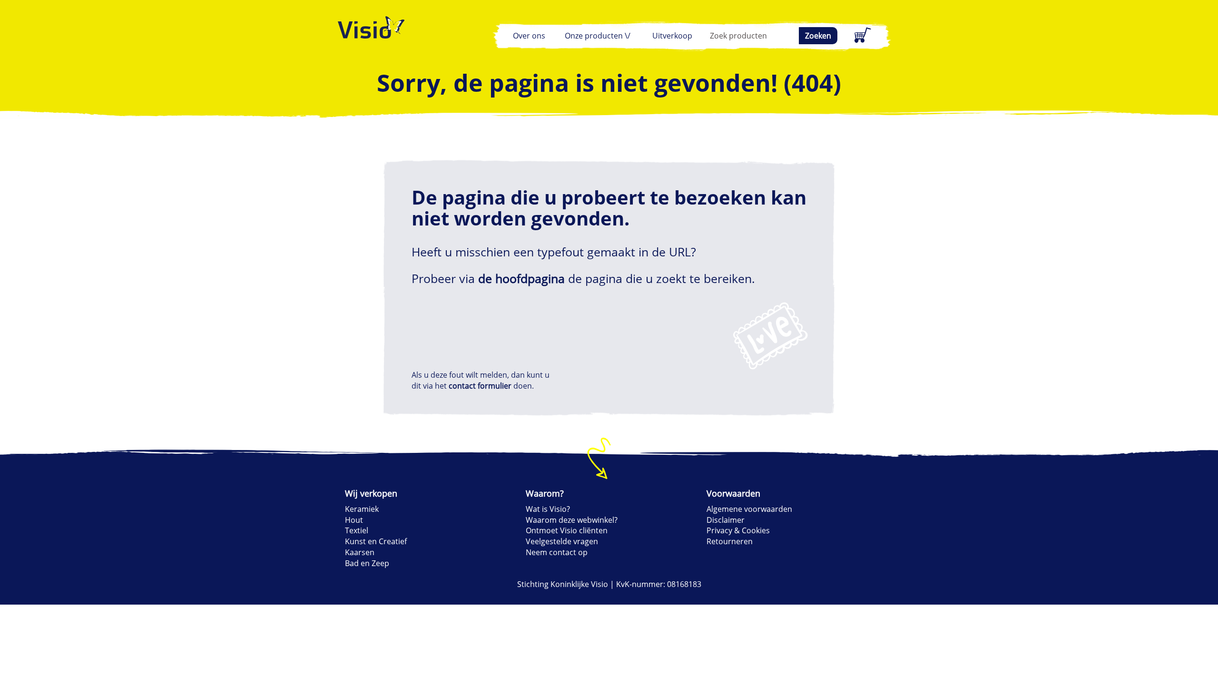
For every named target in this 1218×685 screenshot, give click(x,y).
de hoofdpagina (521, 278)
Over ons (529, 35)
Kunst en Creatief (376, 541)
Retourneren (730, 541)
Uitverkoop (672, 35)
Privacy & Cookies (738, 530)
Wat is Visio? (548, 509)
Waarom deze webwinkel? (572, 520)
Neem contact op (557, 552)
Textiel (356, 530)
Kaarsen (359, 552)
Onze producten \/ (597, 35)
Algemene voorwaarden (749, 509)
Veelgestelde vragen (562, 541)
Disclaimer (726, 520)
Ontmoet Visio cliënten (567, 530)
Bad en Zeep (367, 563)
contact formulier (480, 386)
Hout (354, 520)
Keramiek (362, 509)
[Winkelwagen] (861, 36)
